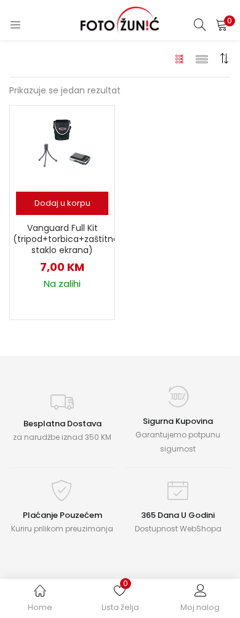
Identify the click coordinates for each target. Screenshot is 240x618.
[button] (221, 24)
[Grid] (180, 58)
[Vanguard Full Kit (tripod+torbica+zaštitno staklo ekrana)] (62, 145)
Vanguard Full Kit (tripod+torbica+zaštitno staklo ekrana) (62, 239)
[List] (202, 58)
